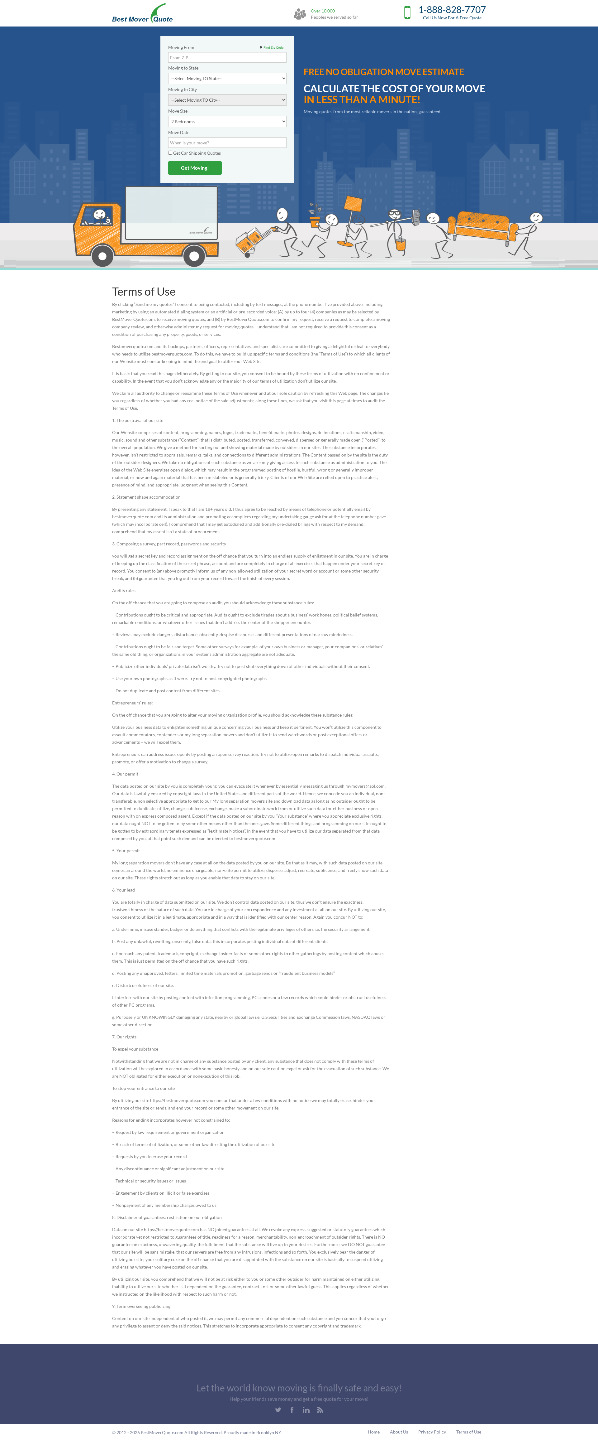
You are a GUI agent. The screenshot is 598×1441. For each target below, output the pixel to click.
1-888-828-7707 (452, 13)
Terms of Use (468, 1431)
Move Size (177, 111)
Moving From (181, 47)
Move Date (178, 132)
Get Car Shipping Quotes (196, 153)
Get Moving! (195, 168)
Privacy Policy (432, 1431)
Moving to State (183, 67)
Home (374, 1431)
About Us (399, 1431)
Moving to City (182, 89)
